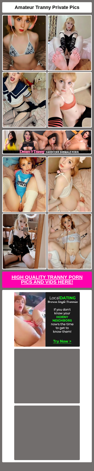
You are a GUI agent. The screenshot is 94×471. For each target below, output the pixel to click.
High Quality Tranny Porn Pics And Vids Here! (47, 279)
